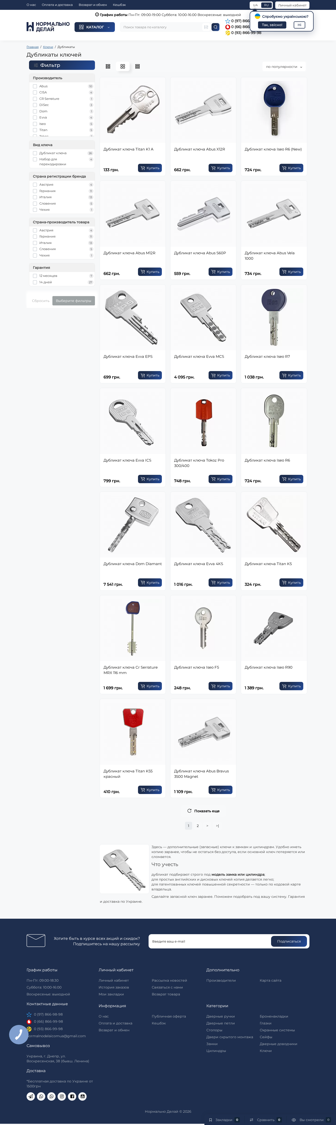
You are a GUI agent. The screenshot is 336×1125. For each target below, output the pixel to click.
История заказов (114, 987)
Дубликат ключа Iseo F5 (196, 667)
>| (217, 826)
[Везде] (206, 27)
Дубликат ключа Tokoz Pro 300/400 (199, 463)
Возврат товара (166, 994)
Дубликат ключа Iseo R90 (268, 667)
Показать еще (207, 811)
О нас (31, 5)
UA (255, 5)
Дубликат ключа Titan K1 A (128, 149)
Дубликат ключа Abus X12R (199, 149)
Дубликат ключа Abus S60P (200, 253)
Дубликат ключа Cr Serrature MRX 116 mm (131, 670)
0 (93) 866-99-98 (245, 32)
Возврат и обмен (93, 5)
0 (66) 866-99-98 (245, 26)
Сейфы (266, 1037)
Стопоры (214, 1030)
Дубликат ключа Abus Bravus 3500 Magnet (201, 774)
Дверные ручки (220, 1016)
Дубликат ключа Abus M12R (129, 253)
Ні (299, 25)
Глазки (266, 1023)
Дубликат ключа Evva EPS (128, 356)
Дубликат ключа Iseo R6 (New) (273, 149)
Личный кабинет (292, 5)
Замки (212, 1044)
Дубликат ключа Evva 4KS (198, 563)
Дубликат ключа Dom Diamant (133, 563)
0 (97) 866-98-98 (246, 20)
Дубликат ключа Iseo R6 (267, 460)
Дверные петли (220, 1023)
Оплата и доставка (57, 5)
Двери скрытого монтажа (229, 1037)
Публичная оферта (169, 1016)
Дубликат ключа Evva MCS (199, 356)
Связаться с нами (167, 987)
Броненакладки (274, 1016)
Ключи (266, 1051)
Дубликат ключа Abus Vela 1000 (270, 256)
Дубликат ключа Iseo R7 (267, 356)
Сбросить (40, 301)
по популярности (282, 66)
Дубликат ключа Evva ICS (127, 460)
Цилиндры (216, 1051)
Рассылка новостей (169, 980)
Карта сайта (270, 980)
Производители (221, 980)
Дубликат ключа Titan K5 (268, 563)
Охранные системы (277, 1030)
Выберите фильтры (73, 301)
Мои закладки (111, 994)
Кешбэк (119, 5)
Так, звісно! (272, 25)
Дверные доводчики (278, 1044)
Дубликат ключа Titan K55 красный (128, 774)
